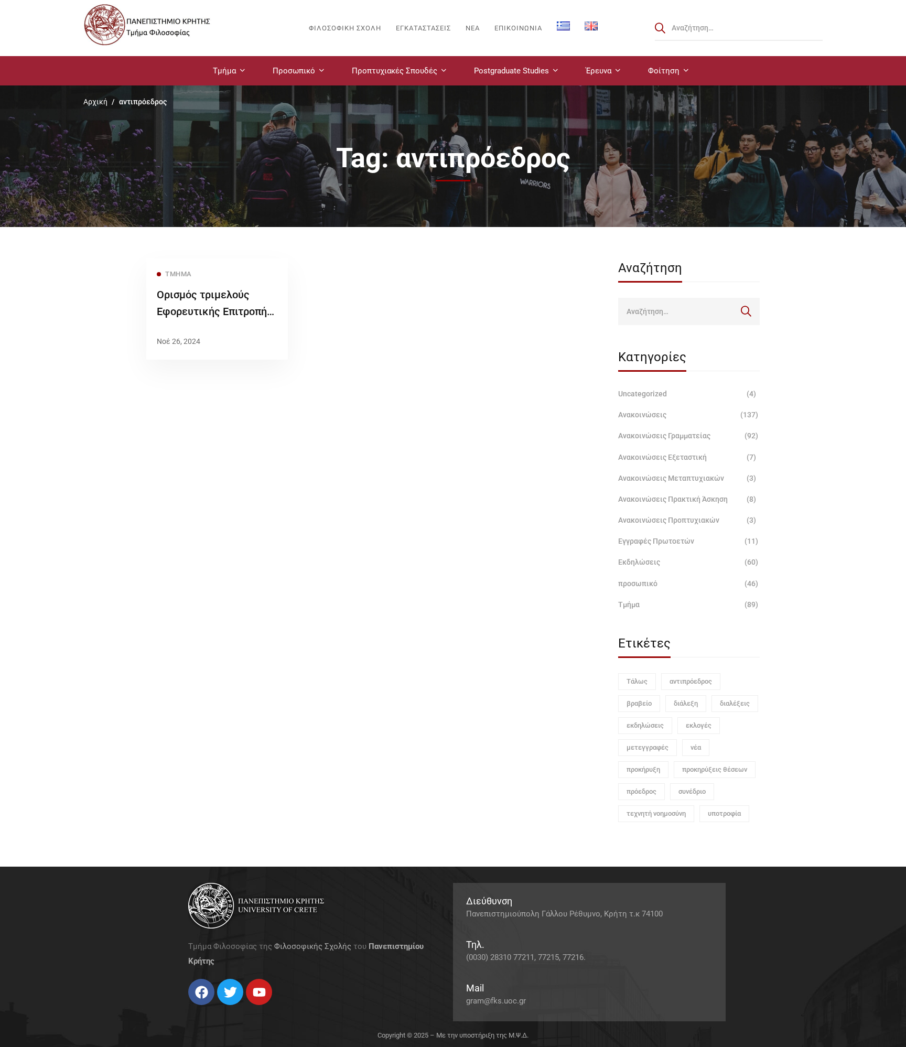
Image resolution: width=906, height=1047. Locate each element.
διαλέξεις (735, 703)
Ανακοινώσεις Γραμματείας (688, 435)
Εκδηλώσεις (688, 562)
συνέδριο (692, 791)
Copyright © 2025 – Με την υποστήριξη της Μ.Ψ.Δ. (453, 1035)
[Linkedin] (219, 1009)
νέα (696, 747)
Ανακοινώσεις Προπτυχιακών (687, 520)
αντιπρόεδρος (691, 681)
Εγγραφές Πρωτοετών (688, 541)
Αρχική (95, 102)
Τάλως (637, 681)
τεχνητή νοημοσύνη (656, 813)
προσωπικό (688, 583)
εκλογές (698, 725)
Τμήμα (688, 604)
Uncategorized (687, 394)
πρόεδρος (641, 791)
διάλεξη (686, 703)
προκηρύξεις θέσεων (714, 769)
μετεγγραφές (647, 747)
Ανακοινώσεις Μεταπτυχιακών (687, 478)
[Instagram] (209, 1009)
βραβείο (639, 703)
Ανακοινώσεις (688, 415)
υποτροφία (724, 813)
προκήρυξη (643, 769)
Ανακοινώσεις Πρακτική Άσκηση (687, 499)
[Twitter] (199, 1009)
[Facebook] (188, 1009)
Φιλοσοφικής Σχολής (312, 946)
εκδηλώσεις (645, 725)
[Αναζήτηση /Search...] (739, 28)
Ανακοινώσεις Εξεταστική (687, 457)
